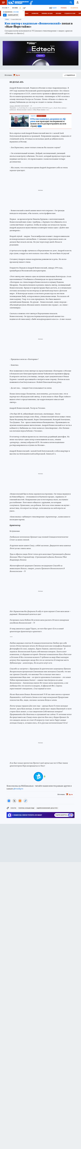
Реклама (64, 8)
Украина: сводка (47, 13)
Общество (33, 115)
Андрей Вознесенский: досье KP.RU (47, 808)
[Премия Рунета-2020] (31, 2)
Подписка (74, 8)
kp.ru (18, 75)
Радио (54, 8)
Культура (13, 808)
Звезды (7, 19)
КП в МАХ (58, 13)
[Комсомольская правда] (18, 2)
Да (5, 15)
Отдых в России (69, 13)
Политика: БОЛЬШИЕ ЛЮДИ (26, 808)
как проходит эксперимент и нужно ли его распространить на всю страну (48, 122)
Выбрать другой (13, 15)
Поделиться (70, 75)
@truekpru (18, 788)
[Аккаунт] (77, 2)
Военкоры (35, 13)
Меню (3, 2)
